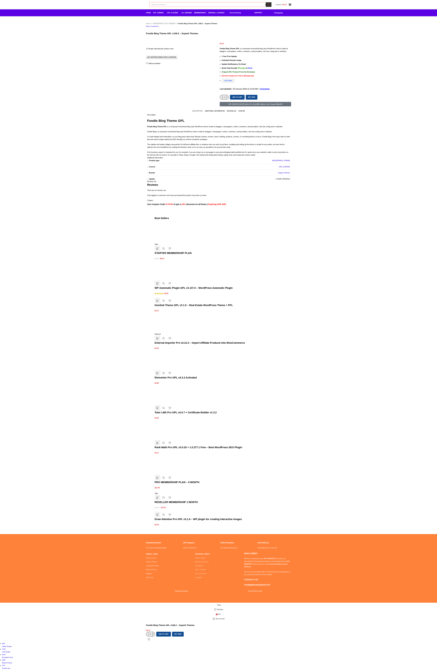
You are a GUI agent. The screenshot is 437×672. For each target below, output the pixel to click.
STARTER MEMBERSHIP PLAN (173, 253)
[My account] (290, 4)
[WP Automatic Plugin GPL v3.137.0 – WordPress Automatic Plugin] (172, 270)
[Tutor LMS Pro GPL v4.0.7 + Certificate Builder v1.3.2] (172, 395)
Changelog (265, 89)
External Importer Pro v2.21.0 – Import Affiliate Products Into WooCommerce (200, 342)
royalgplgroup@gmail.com (257, 585)
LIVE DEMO (228, 81)
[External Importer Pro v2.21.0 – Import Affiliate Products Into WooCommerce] (172, 322)
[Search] (268, 4)
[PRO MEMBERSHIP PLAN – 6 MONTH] (172, 464)
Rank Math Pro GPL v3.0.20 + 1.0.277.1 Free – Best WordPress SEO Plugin (198, 447)
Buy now (251, 97)
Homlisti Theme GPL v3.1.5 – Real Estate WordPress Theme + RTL (194, 305)
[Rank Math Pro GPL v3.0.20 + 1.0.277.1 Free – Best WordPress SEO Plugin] (172, 429)
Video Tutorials (200, 569)
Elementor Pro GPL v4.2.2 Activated (176, 377)
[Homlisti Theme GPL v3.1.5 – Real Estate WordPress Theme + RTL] (163, 296)
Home (148, 23)
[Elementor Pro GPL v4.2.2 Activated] (172, 360)
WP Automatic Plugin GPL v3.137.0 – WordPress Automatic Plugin (194, 287)
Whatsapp (242, 68)
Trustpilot (198, 577)
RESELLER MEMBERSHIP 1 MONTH (176, 502)
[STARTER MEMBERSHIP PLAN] (172, 232)
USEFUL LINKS (152, 554)
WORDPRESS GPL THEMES (164, 23)
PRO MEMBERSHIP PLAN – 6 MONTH (177, 482)
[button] (157, 248)
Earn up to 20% (200, 573)
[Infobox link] (163, 542)
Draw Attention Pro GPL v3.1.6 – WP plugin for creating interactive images (198, 519)
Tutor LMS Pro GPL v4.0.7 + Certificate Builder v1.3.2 (186, 412)
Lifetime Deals (200, 558)
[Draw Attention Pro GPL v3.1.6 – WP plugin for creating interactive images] (164, 510)
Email (250, 68)
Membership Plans (202, 562)
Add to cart (237, 97)
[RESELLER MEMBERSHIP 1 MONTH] (170, 490)
